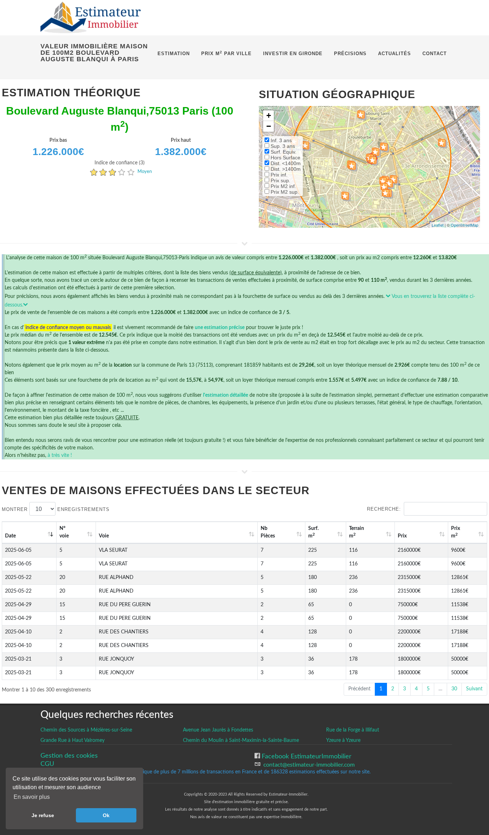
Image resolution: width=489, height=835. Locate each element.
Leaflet (438, 225)
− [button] (268, 126)
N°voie (64, 532)
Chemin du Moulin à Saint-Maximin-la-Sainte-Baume (241, 740)
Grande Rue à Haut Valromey (72, 740)
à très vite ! (60, 455)
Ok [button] (106, 815)
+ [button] (268, 115)
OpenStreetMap (464, 225)
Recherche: (384, 509)
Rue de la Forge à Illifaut (352, 730)
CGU (47, 764)
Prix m (455, 532)
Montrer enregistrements (56, 509)
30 (454, 688)
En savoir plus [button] (32, 797)
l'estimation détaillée (225, 395)
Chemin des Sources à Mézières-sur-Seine (86, 730)
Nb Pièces (268, 532)
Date (10, 536)
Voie (104, 536)
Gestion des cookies (69, 756)
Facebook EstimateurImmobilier (306, 756)
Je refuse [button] (43, 815)
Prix (402, 536)
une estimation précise (220, 327)
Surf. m (313, 532)
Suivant (474, 688)
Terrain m (356, 532)
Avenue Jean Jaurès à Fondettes (218, 730)
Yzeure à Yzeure (343, 740)
